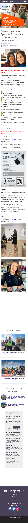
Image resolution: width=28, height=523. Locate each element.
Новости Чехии (13, 45)
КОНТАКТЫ (14, 496)
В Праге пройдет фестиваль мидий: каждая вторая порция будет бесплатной (13, 461)
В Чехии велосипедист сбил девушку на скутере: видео (12, 423)
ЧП (13, 445)
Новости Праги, (6, 45)
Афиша (14, 452)
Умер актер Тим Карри (11, 418)
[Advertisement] (14, 313)
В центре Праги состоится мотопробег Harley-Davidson (13, 379)
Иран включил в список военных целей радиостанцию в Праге (14, 429)
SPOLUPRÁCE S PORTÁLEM (14, 501)
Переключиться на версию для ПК (14, 521)
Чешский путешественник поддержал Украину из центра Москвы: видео (13, 353)
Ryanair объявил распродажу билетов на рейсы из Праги (13, 435)
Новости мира (16, 416)
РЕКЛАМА (14, 499)
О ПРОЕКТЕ (14, 494)
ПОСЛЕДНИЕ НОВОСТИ (12, 413)
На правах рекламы (7, 47)
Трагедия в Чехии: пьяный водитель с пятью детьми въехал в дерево (14, 448)
